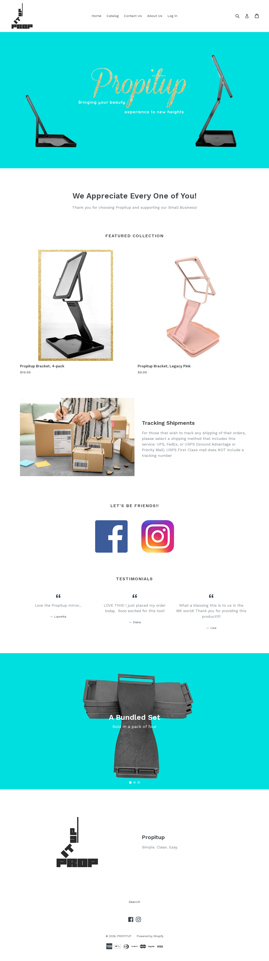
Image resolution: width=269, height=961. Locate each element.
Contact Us (133, 16)
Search (134, 902)
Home (96, 16)
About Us (154, 16)
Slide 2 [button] (134, 782)
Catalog (113, 16)
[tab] (130, 782)
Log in (172, 16)
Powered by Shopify (150, 936)
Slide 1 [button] (130, 782)
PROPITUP (124, 936)
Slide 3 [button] (138, 782)
